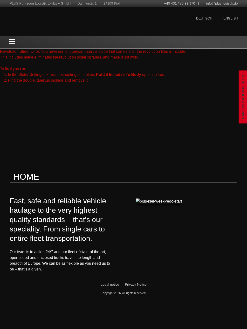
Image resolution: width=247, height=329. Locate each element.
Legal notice (110, 284)
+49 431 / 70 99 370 (179, 3)
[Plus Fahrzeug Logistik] (64, 21)
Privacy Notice (136, 284)
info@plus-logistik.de (222, 3)
